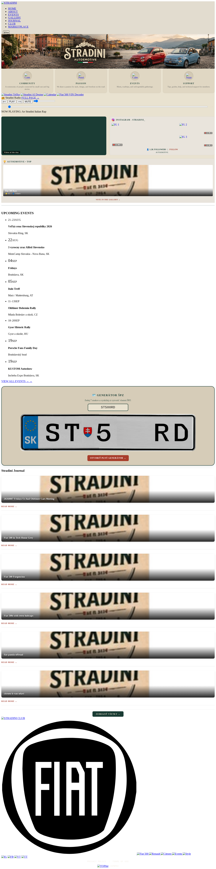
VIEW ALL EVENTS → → (16, 381)
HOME (12, 8)
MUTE (28, 101)
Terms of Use (121, 861)
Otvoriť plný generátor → (108, 458)
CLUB (12, 23)
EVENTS (13, 14)
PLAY (12, 101)
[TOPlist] (102, 866)
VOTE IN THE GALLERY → (108, 200)
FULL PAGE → (30, 97)
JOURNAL (14, 20)
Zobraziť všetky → (108, 714)
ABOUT (13, 11)
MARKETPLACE (18, 26)
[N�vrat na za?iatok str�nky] (108, 718)
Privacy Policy (96, 861)
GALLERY (14, 17)
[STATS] (114, 866)
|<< (4, 101)
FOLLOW (173, 149)
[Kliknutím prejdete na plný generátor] (108, 432)
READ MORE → (9, 506)
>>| (19, 101)
